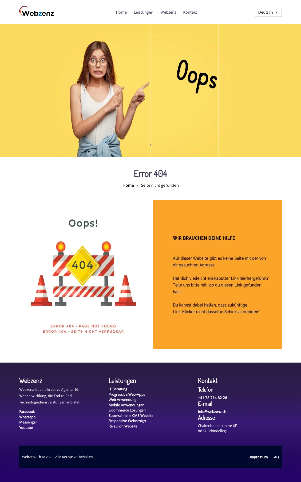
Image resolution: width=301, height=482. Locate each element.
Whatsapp (27, 417)
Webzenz (168, 12)
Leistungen (143, 12)
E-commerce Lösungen (127, 410)
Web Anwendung (122, 399)
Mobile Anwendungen (126, 405)
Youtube (26, 427)
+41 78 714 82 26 (212, 397)
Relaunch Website (123, 426)
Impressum (259, 457)
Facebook (27, 411)
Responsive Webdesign (127, 420)
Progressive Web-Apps (127, 394)
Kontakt (190, 12)
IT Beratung (118, 389)
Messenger (28, 422)
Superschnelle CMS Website (131, 415)
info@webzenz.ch (212, 411)
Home (121, 12)
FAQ (276, 457)
